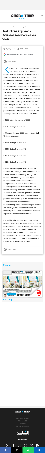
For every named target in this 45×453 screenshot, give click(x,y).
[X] (17, 450)
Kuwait (15, 27)
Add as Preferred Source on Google (20, 54)
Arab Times (5, 27)
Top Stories (25, 27)
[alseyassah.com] (22, 433)
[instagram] (25, 445)
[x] (31, 445)
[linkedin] (39, 450)
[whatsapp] (28, 450)
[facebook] (5, 450)
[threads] (7, 445)
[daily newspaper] (22, 284)
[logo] (22, 16)
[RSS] (37, 445)
